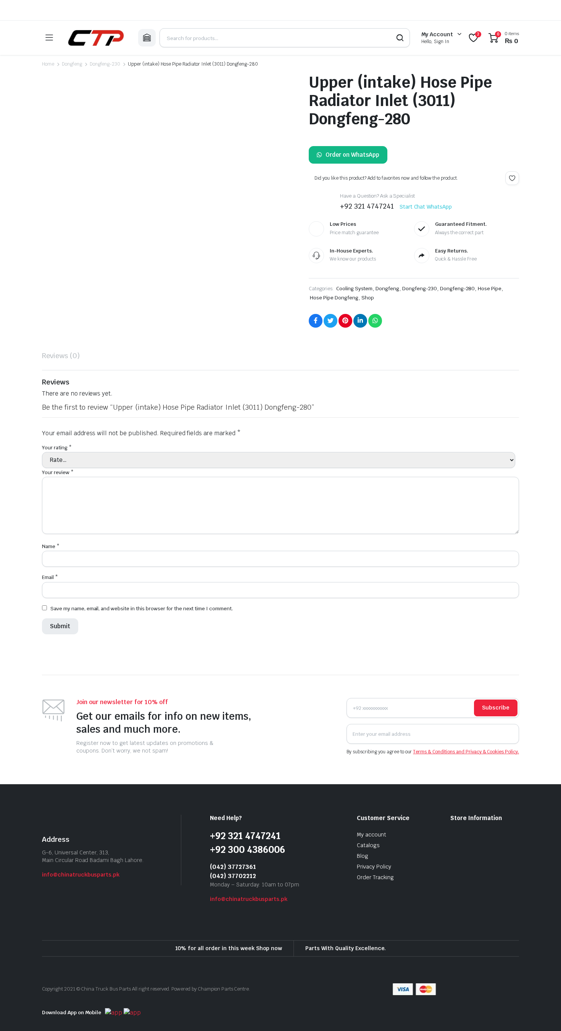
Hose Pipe (489, 288)
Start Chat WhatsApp (426, 206)
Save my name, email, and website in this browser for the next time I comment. (141, 606)
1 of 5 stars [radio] (47, 457)
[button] (56, 246)
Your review (58, 470)
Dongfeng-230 (105, 64)
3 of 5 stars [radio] (89, 457)
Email (50, 575)
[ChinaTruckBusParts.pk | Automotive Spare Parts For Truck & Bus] (95, 37)
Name (51, 544)
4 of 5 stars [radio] (117, 457)
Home (48, 64)
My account (371, 832)
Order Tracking (375, 875)
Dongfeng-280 (457, 288)
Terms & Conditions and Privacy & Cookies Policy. (466, 750)
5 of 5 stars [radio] (150, 457)
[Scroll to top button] (543, 1013)
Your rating (57, 447)
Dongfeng (72, 64)
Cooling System (354, 288)
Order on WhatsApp (352, 154)
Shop (367, 297)
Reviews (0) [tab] (61, 355)
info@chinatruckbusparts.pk (80, 872)
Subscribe (495, 705)
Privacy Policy (374, 864)
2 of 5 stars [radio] (65, 457)
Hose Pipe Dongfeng (334, 297)
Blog (362, 854)
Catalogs (368, 843)
